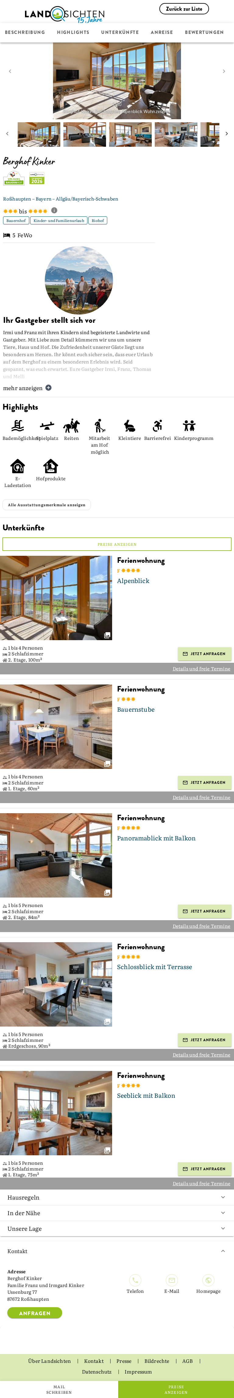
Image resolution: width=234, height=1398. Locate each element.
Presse (124, 1360)
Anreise (162, 32)
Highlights (73, 32)
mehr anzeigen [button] (23, 388)
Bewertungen (204, 32)
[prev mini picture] (7, 134)
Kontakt (17, 1251)
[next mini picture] (226, 134)
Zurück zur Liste (184, 9)
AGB (188, 1360)
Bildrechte (157, 1360)
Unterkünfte (120, 32)
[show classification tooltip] (57, 210)
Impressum (138, 1371)
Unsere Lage (24, 1228)
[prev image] (10, 71)
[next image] (223, 71)
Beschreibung (25, 32)
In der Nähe (23, 1212)
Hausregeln (23, 1197)
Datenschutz (97, 1371)
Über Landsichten (50, 1360)
